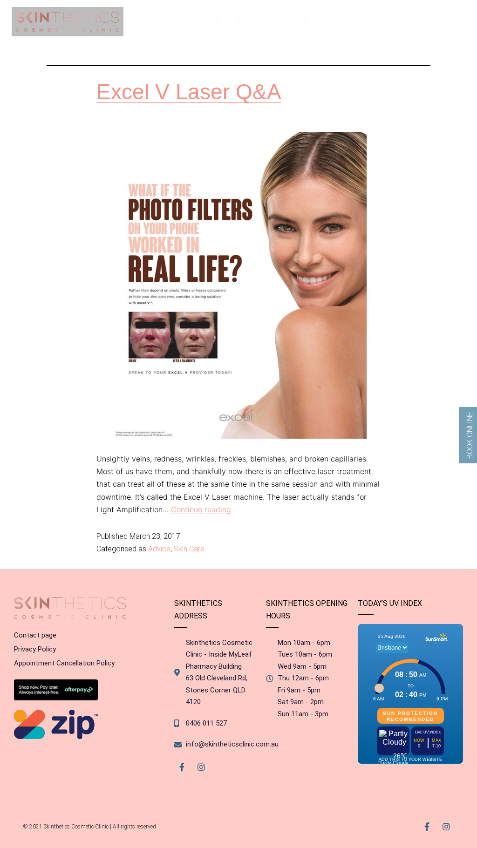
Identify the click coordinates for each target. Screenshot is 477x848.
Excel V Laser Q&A (188, 92)
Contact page (35, 635)
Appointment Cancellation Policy (64, 663)
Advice (159, 548)
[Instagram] (201, 767)
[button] (452, 22)
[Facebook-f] (181, 767)
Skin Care (189, 548)
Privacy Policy (35, 649)
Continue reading (201, 509)
